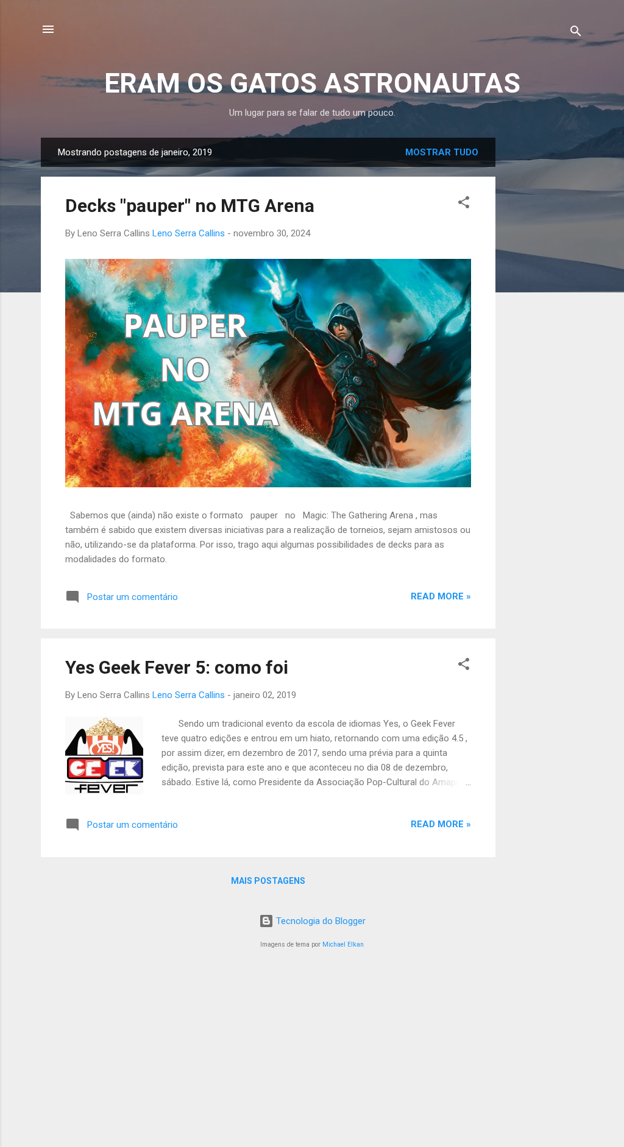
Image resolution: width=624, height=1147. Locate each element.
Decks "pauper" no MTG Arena (189, 205)
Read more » (441, 596)
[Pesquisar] (576, 33)
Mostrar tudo (441, 152)
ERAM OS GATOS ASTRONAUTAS (312, 83)
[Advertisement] (544, 320)
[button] (463, 204)
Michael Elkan (343, 944)
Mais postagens (268, 881)
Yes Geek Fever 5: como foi (176, 667)
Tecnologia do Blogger (320, 921)
